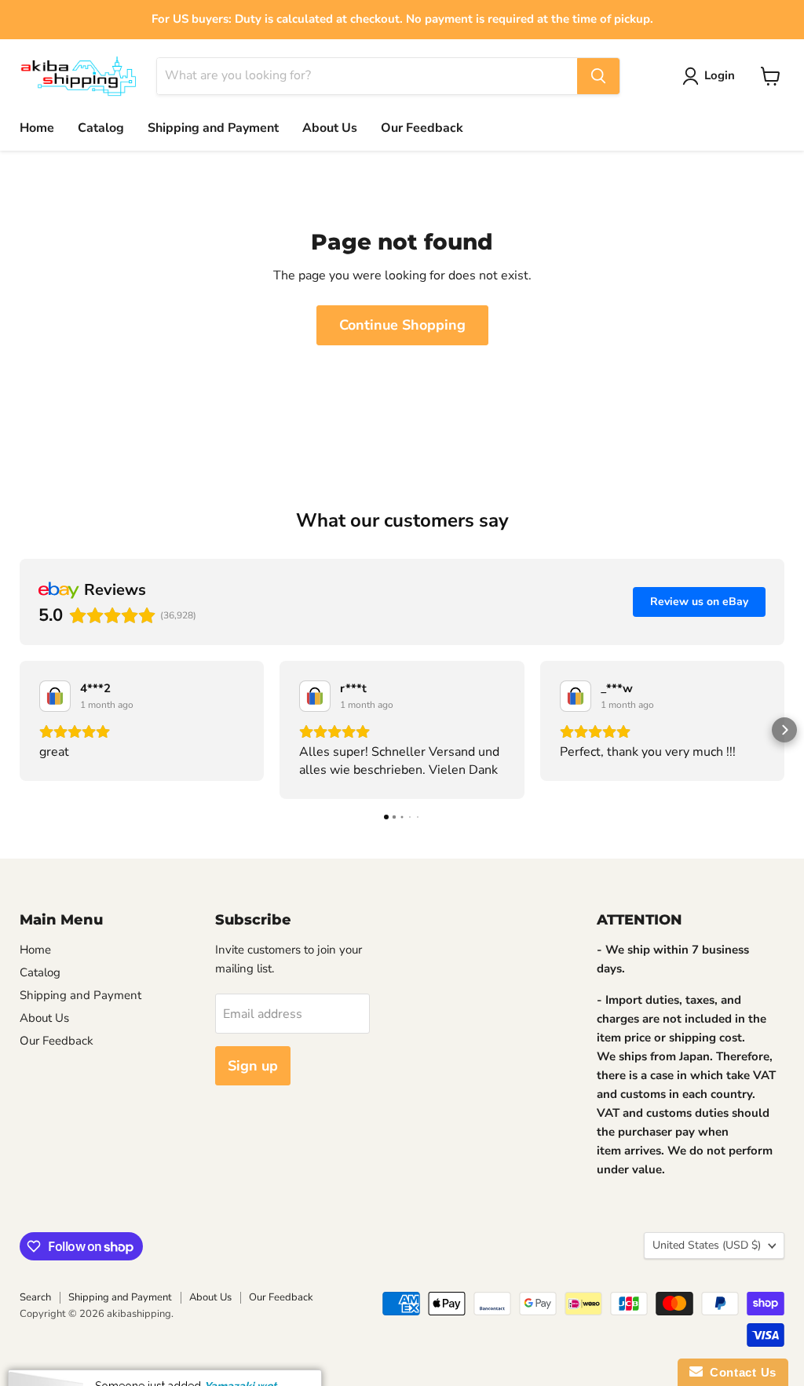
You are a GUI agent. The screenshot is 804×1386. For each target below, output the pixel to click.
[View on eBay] (55, 696)
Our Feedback (422, 128)
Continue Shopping (402, 324)
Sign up (253, 1065)
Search (35, 1297)
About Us (329, 128)
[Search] (598, 76)
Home (37, 128)
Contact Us (740, 1372)
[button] (19, 729)
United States (706, 1245)
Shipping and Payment (213, 128)
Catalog (101, 128)
